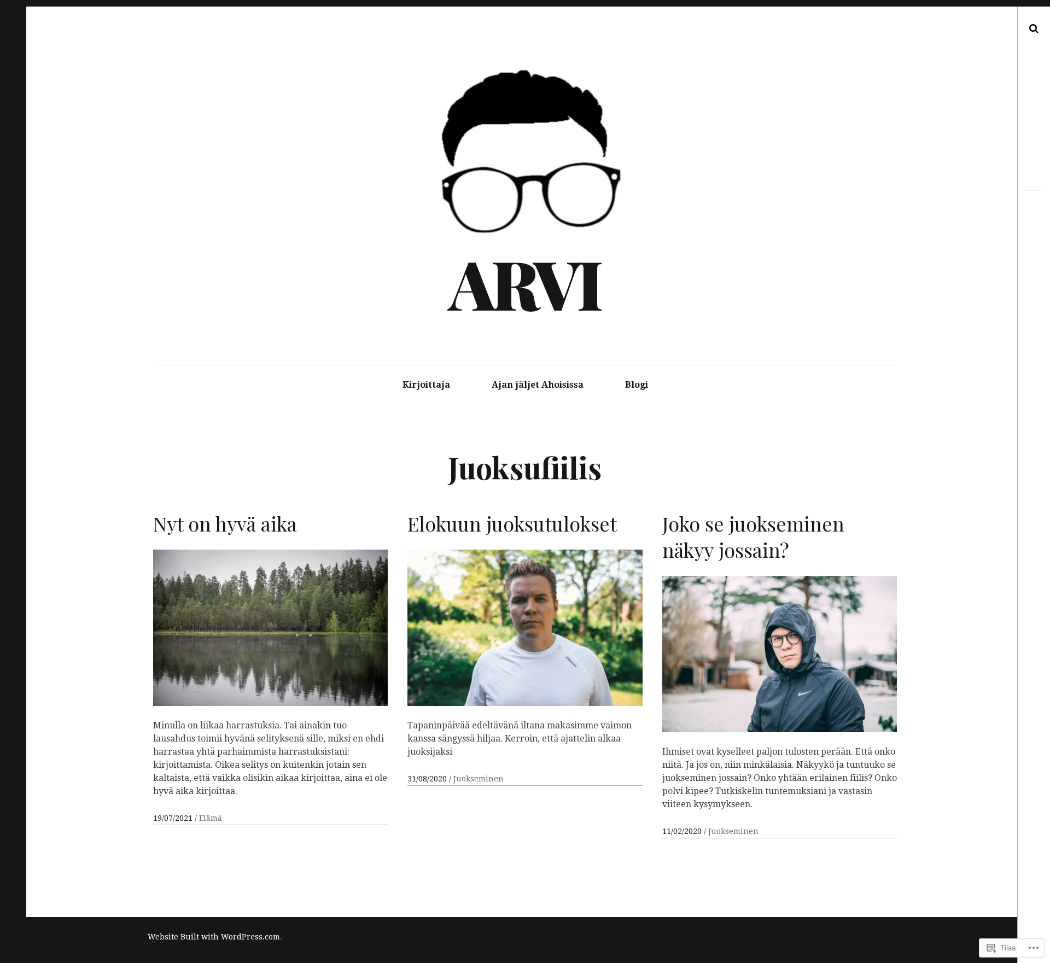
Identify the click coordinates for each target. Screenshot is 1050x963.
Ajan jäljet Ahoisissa (538, 385)
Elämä (210, 818)
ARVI (523, 283)
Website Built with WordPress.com (214, 936)
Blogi (636, 385)
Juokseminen (478, 778)
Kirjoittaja (426, 385)
